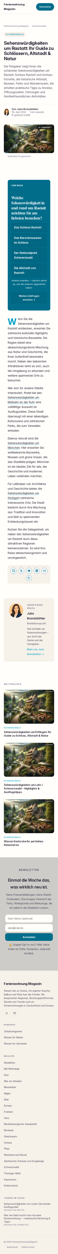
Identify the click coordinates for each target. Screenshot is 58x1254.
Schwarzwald (39, 26)
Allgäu (7, 1093)
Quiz (6, 1075)
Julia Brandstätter (28, 109)
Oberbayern (10, 1136)
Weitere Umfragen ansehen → (29, 298)
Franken (8, 1111)
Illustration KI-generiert (19, 156)
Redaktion (9, 1062)
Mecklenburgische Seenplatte (20, 1124)
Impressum (10, 1179)
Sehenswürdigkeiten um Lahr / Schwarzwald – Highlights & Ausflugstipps (23, 788)
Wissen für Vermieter (15, 1043)
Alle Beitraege (11, 1068)
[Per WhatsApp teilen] (13, 571)
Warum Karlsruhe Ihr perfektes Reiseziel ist (23, 843)
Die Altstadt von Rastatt (25, 270)
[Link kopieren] (29, 578)
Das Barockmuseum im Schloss (27, 240)
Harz (6, 1118)
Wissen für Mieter (13, 1037)
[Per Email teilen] (44, 571)
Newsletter (45, 6)
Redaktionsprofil (36, 623)
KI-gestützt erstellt (21, 115)
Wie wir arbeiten (13, 1081)
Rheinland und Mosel (15, 1154)
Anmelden (29, 937)
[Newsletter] (15, 1013)
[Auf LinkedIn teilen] (37, 571)
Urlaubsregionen (13, 1031)
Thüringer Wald (12, 1173)
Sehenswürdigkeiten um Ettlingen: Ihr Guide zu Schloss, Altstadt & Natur (27, 733)
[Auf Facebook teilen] (29, 571)
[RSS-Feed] (7, 1013)
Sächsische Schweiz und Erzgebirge (24, 1161)
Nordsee (9, 1130)
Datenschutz (11, 1185)
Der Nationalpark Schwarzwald (25, 255)
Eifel (6, 1099)
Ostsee (8, 1142)
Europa (8, 1105)
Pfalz (7, 1148)
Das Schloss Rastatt (28, 227)
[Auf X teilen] (21, 571)
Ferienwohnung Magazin (14, 7)
